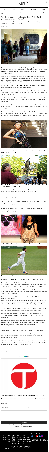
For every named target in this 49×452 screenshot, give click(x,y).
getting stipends (15, 315)
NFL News (24, 441)
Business (33, 9)
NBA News (24, 439)
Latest (13, 9)
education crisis (21, 85)
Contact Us (19, 441)
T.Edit (9, 435)
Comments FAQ (31, 426)
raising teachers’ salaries (39, 282)
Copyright (28, 437)
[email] (28, 356)
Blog (9, 439)
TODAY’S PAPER (18, 6)
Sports (9, 437)
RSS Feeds (19, 437)
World (43, 9)
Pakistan (23, 9)
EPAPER (32, 6)
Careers (18, 443)
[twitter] (22, 356)
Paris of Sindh (31, 76)
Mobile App (29, 441)
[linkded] (26, 356)
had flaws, (3, 71)
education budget (13, 279)
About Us (19, 433)
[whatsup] (24, 356)
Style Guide (29, 433)
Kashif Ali (2, 26)
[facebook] (20, 356)
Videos (9, 441)
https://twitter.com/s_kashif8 (20, 396)
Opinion (4, 439)
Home (4, 9)
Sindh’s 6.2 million (38, 90)
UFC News (24, 437)
